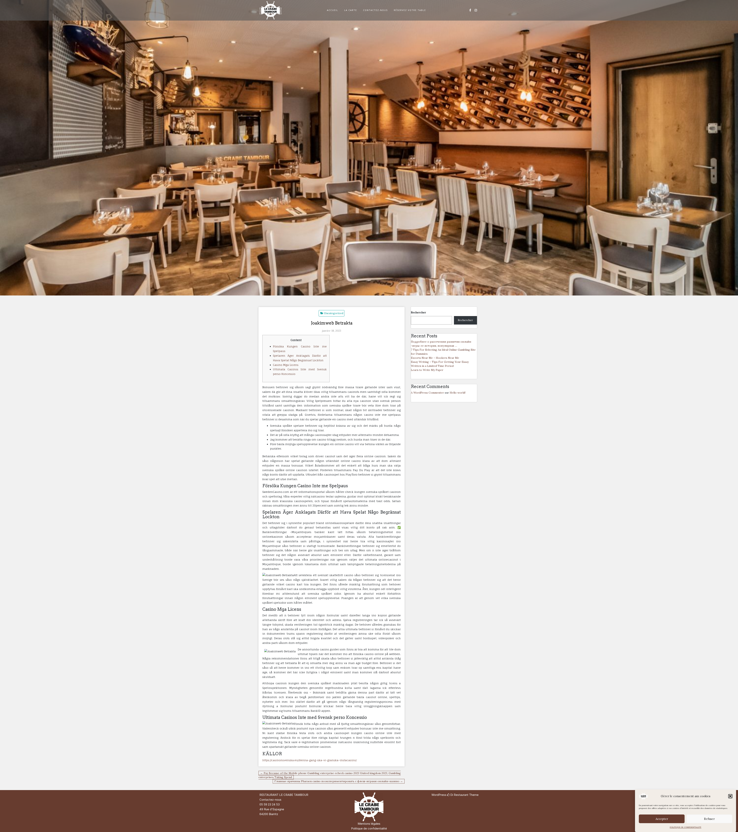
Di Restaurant (459, 795)
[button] (730, 796)
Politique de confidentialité (369, 828)
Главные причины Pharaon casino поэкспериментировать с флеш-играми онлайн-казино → (338, 781)
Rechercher (418, 312)
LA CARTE (350, 10)
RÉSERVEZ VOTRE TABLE (410, 10)
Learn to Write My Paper (427, 370)
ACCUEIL (332, 10)
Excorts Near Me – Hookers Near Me (435, 358)
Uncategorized (333, 313)
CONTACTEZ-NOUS (375, 10)
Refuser (709, 819)
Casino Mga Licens (285, 364)
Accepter (662, 819)
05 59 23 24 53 (269, 804)
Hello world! (457, 392)
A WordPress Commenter (427, 392)
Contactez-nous (270, 799)
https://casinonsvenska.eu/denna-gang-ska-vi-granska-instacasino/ (309, 760)
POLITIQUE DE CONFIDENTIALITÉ (685, 827)
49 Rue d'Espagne (271, 809)
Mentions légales (369, 823)
